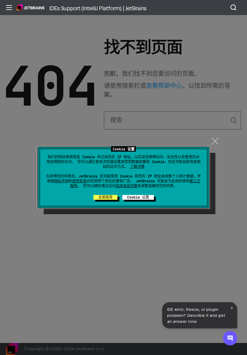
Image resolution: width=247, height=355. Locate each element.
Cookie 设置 (138, 197)
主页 (31, 8)
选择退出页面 (126, 186)
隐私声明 (61, 181)
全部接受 (105, 197)
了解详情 (137, 166)
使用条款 (79, 181)
